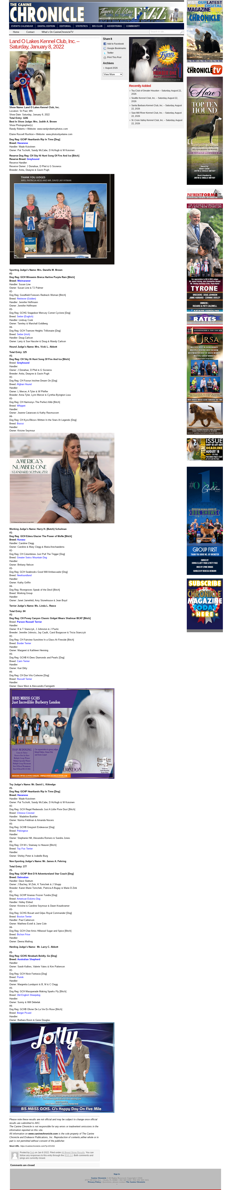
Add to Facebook (115, 44)
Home (16, 32)
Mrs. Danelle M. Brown (49, 270)
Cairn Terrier (23, 661)
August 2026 (111, 68)
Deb (32, 1152)
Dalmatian (23, 877)
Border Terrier (24, 643)
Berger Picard (24, 1013)
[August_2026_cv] (205, 62)
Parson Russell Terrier (29, 622)
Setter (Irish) (23, 334)
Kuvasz (21, 539)
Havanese (22, 143)
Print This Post (114, 57)
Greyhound (33, 159)
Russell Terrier (24, 679)
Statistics (82, 26)
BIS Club (97, 26)
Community (133, 26)
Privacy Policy (94, 1182)
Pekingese (22, 830)
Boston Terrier (24, 916)
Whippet (21, 405)
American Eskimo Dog (28, 898)
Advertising (114, 26)
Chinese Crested (25, 813)
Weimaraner (24, 280)
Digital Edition (46, 26)
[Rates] (205, 324)
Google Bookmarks (116, 48)
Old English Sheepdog (28, 995)
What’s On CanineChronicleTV (57, 32)
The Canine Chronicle (135, 1182)
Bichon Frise (23, 934)
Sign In (117, 1174)
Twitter (110, 53)
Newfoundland (24, 575)
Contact (30, 32)
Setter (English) (25, 316)
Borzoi (20, 423)
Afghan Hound (24, 384)
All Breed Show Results (73, 1152)
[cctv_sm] (205, 74)
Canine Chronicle (98, 1178)
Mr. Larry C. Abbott (47, 947)
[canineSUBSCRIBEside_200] (205, 631)
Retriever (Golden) (26, 298)
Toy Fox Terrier (25, 848)
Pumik (20, 977)
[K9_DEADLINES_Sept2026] (205, 460)
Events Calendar (22, 26)
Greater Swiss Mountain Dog (32, 557)
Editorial (65, 26)
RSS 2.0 (69, 1155)
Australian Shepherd (28, 959)
